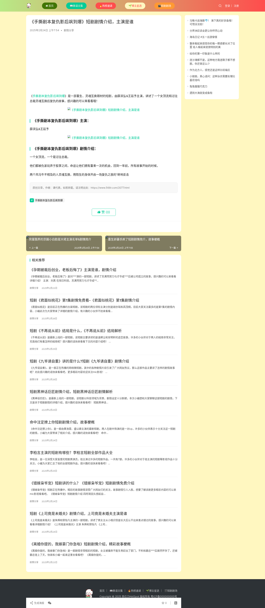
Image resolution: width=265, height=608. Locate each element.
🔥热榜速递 (105, 5)
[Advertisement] (104, 64)
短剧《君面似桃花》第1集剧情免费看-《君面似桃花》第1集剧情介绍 (84, 300)
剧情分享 (69, 30)
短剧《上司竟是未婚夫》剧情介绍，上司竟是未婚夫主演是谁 (78, 514)
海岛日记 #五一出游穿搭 (203, 36)
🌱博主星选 (135, 5)
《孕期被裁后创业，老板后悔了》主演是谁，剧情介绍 (73, 270)
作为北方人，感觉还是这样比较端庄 (210, 69)
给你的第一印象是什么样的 (205, 53)
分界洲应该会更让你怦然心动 (206, 30)
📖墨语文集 (76, 5)
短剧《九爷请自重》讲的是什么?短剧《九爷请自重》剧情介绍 (79, 361)
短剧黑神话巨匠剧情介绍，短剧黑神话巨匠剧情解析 (71, 392)
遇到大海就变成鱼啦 (201, 92)
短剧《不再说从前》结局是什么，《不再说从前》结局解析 (76, 331)
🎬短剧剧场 (164, 5)
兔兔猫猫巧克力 (198, 86)
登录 (227, 5)
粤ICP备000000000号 (164, 596)
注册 (236, 5)
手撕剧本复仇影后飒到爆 (49, 96)
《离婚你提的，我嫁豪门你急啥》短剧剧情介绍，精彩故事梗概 (80, 544)
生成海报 (38, 602)
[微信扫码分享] (48, 603)
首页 (51, 5)
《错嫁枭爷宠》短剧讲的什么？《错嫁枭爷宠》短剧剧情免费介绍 (82, 483)
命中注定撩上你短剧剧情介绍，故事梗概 (62, 422)
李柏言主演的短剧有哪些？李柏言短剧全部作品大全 (71, 453)
